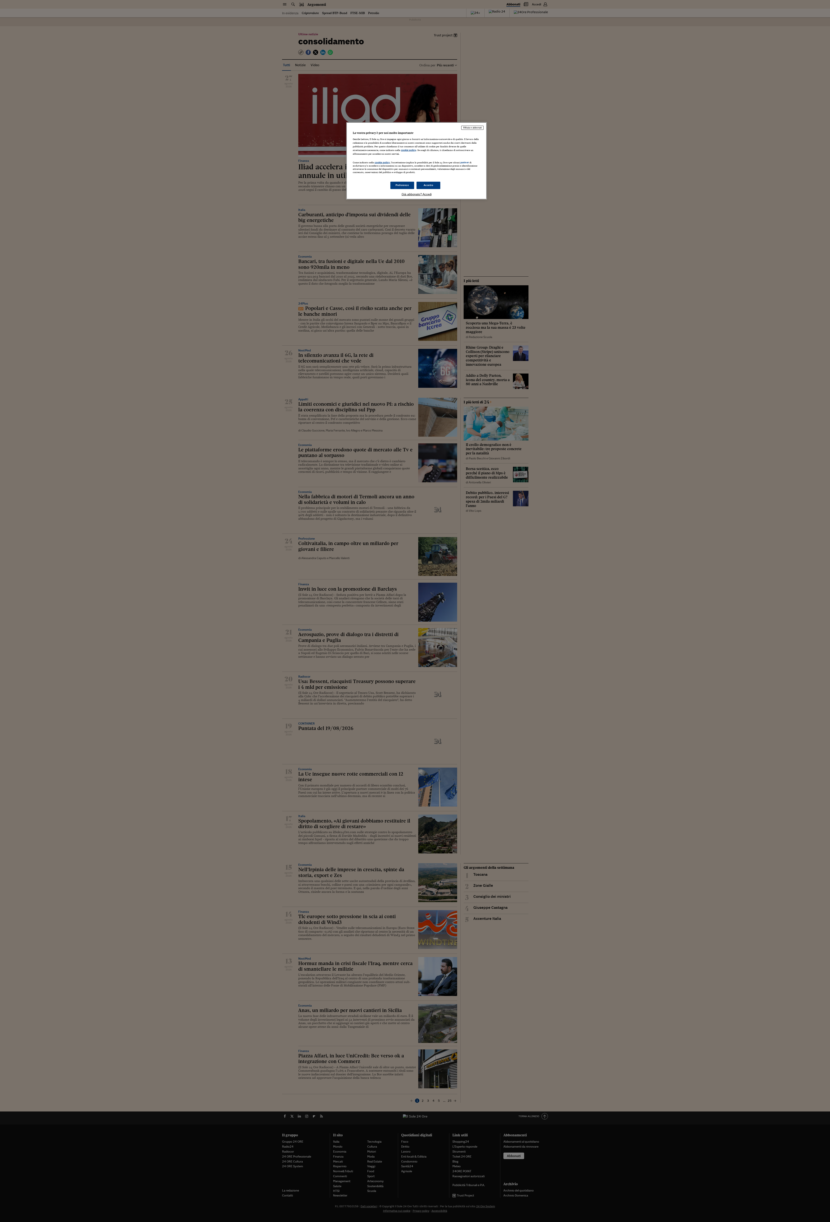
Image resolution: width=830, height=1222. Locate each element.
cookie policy (408, 150)
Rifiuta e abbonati (472, 127)
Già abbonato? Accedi (417, 194)
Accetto (428, 185)
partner (464, 162)
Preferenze (402, 185)
